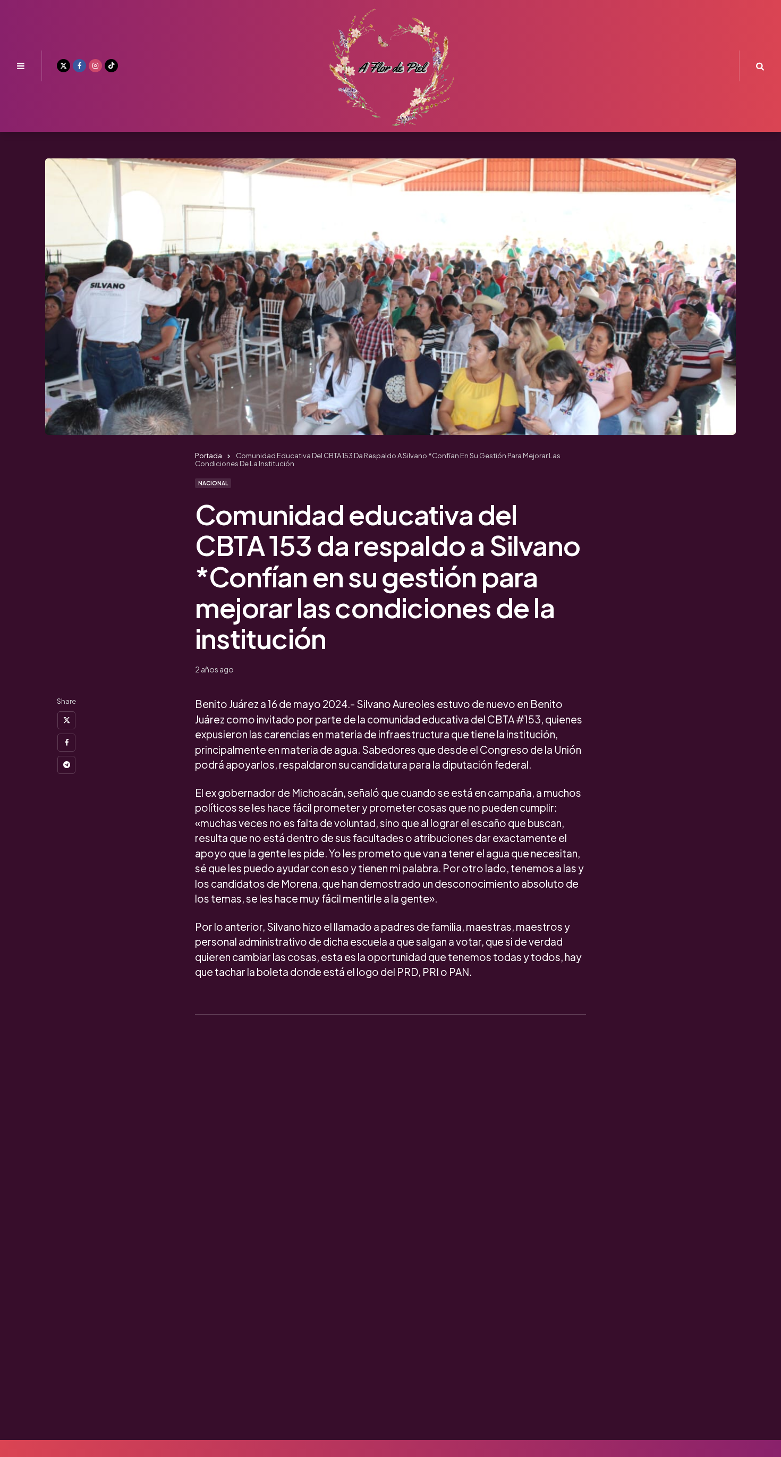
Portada (208, 455)
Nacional (213, 483)
